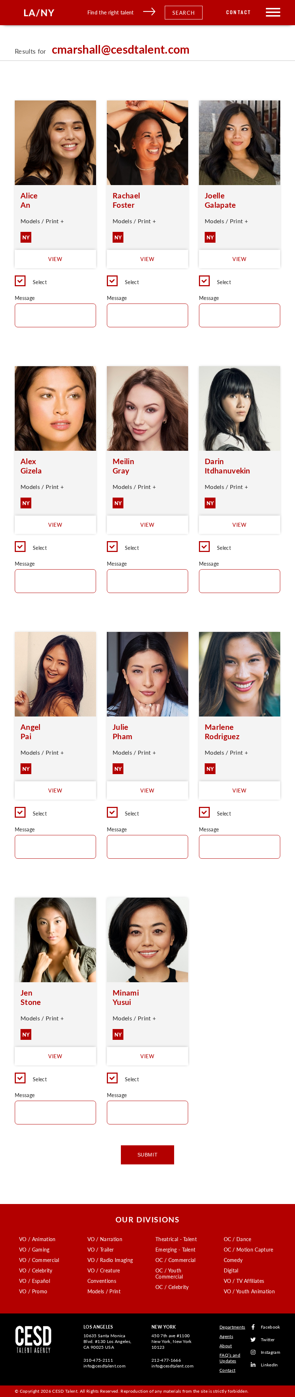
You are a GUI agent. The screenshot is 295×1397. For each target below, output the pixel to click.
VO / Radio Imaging (110, 1259)
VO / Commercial (39, 1259)
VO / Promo (33, 1291)
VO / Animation (37, 1239)
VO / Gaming (34, 1249)
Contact (238, 12)
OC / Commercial (175, 1259)
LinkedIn (269, 1364)
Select (40, 282)
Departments (232, 1327)
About (225, 1346)
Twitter (267, 1339)
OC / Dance (237, 1239)
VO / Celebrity (35, 1270)
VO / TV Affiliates (244, 1280)
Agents (226, 1336)
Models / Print (104, 1291)
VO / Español (34, 1280)
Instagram (270, 1352)
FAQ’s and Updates (229, 1358)
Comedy (233, 1259)
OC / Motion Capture (248, 1249)
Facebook (270, 1327)
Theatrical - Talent (176, 1239)
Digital (231, 1270)
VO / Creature (103, 1270)
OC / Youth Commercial (169, 1273)
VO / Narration (104, 1239)
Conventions (102, 1280)
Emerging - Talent (175, 1249)
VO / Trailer (100, 1249)
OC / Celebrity (172, 1286)
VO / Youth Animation (249, 1291)
